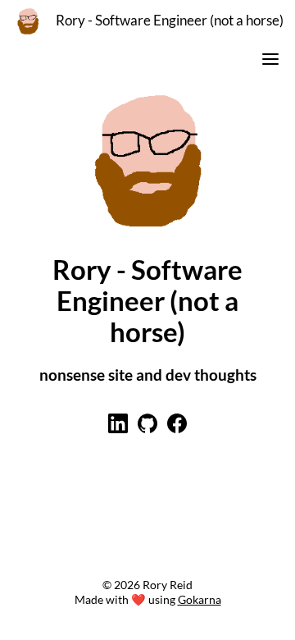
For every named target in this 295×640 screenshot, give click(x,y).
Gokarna (199, 599)
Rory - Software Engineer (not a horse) (170, 20)
